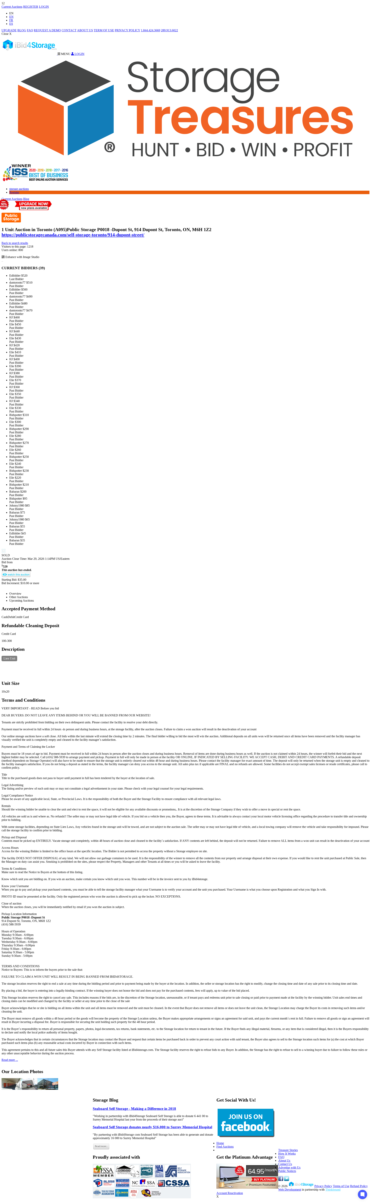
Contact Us (285, 1164)
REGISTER (30, 6)
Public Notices (287, 1171)
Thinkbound (332, 1189)
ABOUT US (85, 30)
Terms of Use (341, 1186)
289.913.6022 (169, 30)
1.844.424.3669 (150, 30)
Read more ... (10, 1060)
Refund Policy (359, 1186)
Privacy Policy (323, 1186)
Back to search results (15, 243)
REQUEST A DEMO (47, 30)
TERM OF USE (104, 30)
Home (220, 1143)
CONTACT (69, 30)
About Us (284, 1160)
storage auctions (19, 188)
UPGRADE (9, 30)
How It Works (287, 1153)
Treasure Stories (288, 1150)
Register (14, 192)
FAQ (30, 30)
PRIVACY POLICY (127, 30)
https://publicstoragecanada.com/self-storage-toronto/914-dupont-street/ (73, 234)
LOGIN (44, 6)
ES (11, 23)
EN (11, 16)
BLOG (21, 30)
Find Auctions (225, 1146)
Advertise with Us (289, 1167)
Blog (26, 199)
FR (11, 20)
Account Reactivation (229, 1193)
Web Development (289, 1189)
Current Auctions (12, 6)
